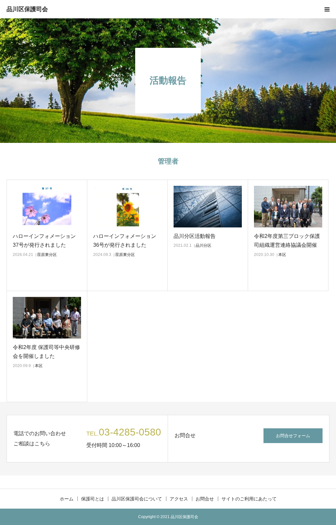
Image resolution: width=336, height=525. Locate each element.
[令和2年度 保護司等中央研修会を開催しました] (47, 318)
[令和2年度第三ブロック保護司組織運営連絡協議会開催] (288, 207)
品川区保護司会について (137, 498)
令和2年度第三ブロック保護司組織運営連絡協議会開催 (287, 240)
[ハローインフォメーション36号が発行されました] (127, 207)
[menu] (327, 9)
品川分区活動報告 (195, 236)
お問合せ (205, 498)
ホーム (67, 498)
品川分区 (203, 245)
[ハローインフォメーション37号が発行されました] (47, 207)
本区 (282, 254)
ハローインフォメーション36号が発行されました (124, 240)
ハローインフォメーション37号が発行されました (44, 240)
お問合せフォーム (293, 435)
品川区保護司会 (27, 9)
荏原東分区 (47, 254)
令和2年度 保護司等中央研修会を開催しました (46, 351)
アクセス (179, 498)
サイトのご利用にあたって (249, 498)
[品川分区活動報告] (208, 207)
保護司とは (92, 498)
